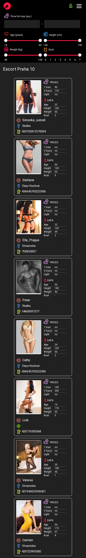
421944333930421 (34, 491)
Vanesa (27, 480)
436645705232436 (34, 191)
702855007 (29, 251)
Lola (25, 420)
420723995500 (31, 551)
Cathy (26, 360)
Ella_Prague (30, 240)
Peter (26, 300)
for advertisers (71, 4)
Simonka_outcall (33, 120)
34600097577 (30, 311)
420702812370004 (34, 131)
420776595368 (31, 431)
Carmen (27, 540)
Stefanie (28, 180)
